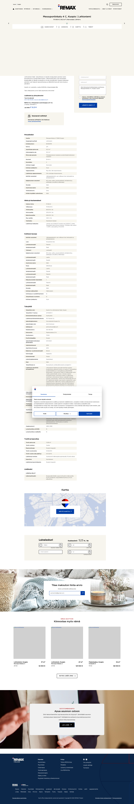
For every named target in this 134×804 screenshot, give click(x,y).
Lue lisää (66, 725)
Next (125, 23)
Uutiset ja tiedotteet (67, 767)
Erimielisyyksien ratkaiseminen (103, 798)
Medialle (63, 765)
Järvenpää (57, 789)
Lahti (85, 789)
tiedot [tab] (90, 26)
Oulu (29, 791)
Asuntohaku (41, 762)
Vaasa (66, 791)
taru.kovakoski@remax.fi (41, 99)
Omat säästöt (58, 554)
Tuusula (60, 791)
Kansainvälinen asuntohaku (19, 798)
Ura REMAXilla (65, 770)
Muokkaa (66, 413)
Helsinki (23, 789)
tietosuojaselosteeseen (88, 99)
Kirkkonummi (72, 789)
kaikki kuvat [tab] (49, 26)
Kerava (64, 789)
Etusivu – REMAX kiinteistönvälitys (13, 9)
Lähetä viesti (87, 105)
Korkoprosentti (88, 554)
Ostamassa (41, 767)
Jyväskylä (49, 789)
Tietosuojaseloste (117, 798)
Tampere (47, 791)
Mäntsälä (23, 791)
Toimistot (86, 767)
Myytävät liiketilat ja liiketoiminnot (48, 778)
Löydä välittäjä (87, 765)
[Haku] (107, 4)
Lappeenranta (93, 789)
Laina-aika (89, 547)
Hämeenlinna (40, 789)
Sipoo (41, 791)
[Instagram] (86, 759)
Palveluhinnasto (43, 773)
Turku (54, 791)
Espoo (17, 789)
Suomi (14, 4)
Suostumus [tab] (44, 394)
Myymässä (41, 765)
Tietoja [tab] (90, 394)
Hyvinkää (31, 789)
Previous (9, 23)
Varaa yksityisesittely (34, 121)
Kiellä (44, 413)
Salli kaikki (89, 413)
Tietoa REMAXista (66, 762)
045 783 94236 (29, 99)
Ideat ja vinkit (42, 775)
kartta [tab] (78, 26)
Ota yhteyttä (87, 762)
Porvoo (35, 791)
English (19, 4)
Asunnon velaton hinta (56, 547)
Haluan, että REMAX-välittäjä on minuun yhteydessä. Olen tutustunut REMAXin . (93, 98)
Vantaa (72, 791)
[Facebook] (84, 759)
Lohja (17, 791)
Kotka (80, 789)
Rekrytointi (115, 4)
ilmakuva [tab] (64, 26)
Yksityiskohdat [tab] (67, 394)
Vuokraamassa (42, 770)
